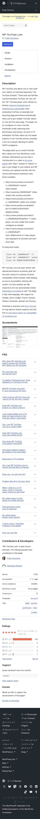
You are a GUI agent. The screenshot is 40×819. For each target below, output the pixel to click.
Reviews (8, 58)
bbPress (6, 767)
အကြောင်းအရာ (6, 714)
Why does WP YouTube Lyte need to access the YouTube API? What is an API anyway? (14, 363)
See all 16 (34, 598)
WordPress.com (9, 759)
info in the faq (30, 306)
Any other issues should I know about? (11, 516)
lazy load (34, 603)
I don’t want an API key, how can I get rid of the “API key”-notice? (16, 398)
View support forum (10, 681)
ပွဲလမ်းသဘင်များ (27, 744)
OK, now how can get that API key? (9, 373)
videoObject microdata (11, 291)
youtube (34, 612)
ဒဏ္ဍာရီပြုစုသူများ (9, 748)
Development (10, 70)
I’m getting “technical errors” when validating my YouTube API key (16, 381)
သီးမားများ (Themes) (28, 718)
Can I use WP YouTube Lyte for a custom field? (12, 425)
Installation (9, 64)
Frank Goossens (11, 38)
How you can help (9, 533)
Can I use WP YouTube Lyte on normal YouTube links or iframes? (15, 466)
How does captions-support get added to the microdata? (14, 451)
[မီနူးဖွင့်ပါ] (36, 3)
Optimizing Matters (14, 566)
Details (7, 53)
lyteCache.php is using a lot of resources (11, 508)
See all (35, 659)
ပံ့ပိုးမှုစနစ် (7, 744)
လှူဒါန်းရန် (26, 748)
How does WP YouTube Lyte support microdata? (12, 442)
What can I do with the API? (14, 474)
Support (7, 76)
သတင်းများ (5, 718)
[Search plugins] (26, 25)
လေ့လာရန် (5, 740)
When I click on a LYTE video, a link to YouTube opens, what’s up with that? (13, 490)
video (35, 608)
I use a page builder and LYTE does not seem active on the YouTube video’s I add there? (14, 416)
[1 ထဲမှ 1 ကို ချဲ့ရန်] (35, 329)
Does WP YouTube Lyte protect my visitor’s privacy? (13, 407)
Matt (5, 763)
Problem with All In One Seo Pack (16, 481)
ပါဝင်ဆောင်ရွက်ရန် (29, 740)
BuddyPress (8, 771)
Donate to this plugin (10, 701)
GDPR (27, 603)
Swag (24, 752)
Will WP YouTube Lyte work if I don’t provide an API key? (14, 390)
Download (8, 44)
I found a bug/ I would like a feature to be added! (13, 525)
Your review (7, 659)
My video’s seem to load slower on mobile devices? (13, 499)
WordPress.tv (8, 752)
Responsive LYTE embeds (13, 459)
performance (27, 608)
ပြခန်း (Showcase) (29, 714)
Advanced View (8, 619)
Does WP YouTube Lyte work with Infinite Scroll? (12, 434)
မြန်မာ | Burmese (14, 781)
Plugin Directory (8, 10)
